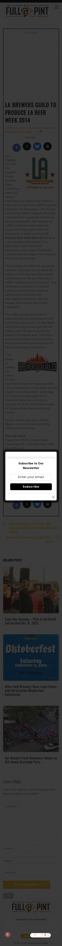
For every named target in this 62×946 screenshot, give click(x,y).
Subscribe (31, 486)
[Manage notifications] (7, 934)
